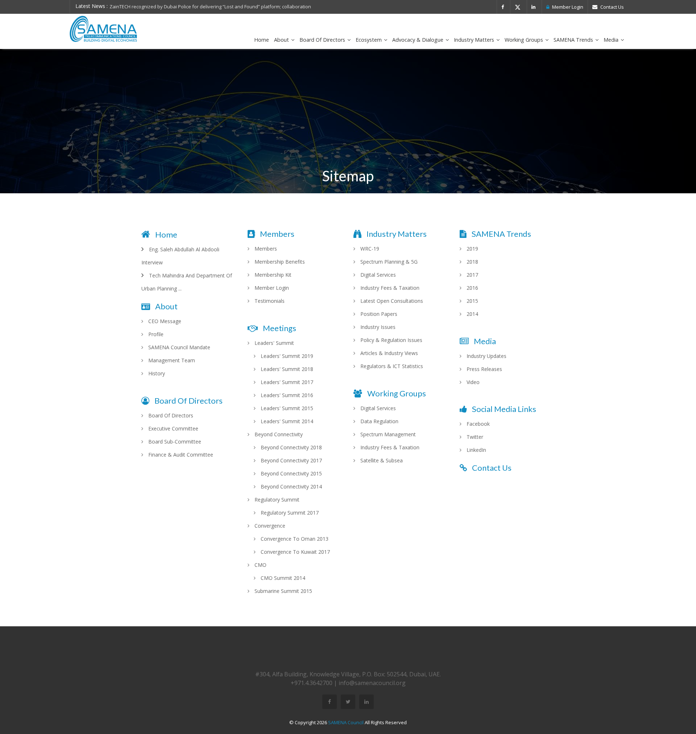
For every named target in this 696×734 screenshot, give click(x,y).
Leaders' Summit (273, 342)
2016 (471, 287)
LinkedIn (475, 449)
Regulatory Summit (276, 499)
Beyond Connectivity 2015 (290, 473)
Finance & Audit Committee (180, 454)
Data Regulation (378, 421)
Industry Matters (475, 39)
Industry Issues (377, 326)
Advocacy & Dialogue (418, 39)
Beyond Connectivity (278, 434)
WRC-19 (369, 248)
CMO (259, 564)
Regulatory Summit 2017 (289, 512)
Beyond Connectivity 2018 (290, 447)
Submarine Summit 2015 (282, 590)
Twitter (474, 436)
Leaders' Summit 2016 (286, 395)
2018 (471, 261)
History (156, 373)
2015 (471, 300)
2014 (471, 313)
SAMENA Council (346, 722)
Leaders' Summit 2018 (286, 369)
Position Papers (378, 313)
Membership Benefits (279, 261)
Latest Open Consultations (391, 300)
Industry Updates (485, 355)
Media (612, 39)
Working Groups (524, 39)
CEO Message (164, 321)
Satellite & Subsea (381, 460)
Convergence (269, 525)
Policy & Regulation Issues (390, 340)
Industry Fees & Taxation (389, 287)
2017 (471, 274)
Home (261, 39)
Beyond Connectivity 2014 (290, 486)
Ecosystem (369, 39)
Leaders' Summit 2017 (286, 382)
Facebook (477, 423)
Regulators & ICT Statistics (391, 366)
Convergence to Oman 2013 (293, 538)
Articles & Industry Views (388, 353)
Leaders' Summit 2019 (286, 355)
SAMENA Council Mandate (178, 347)
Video (472, 382)
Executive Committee (172, 428)
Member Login (567, 7)
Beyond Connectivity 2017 (290, 460)
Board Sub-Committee (174, 441)
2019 (471, 248)
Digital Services (377, 274)
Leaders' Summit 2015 (286, 408)
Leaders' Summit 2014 (286, 421)
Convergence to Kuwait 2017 (294, 551)
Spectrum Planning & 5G (388, 261)
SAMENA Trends (574, 39)
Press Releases (483, 369)
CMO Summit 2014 (282, 577)
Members (265, 248)
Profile (155, 334)
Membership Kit (272, 274)
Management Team (171, 360)
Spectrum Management (387, 434)
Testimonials (269, 300)
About (282, 39)
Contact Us (611, 7)
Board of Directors (323, 39)
